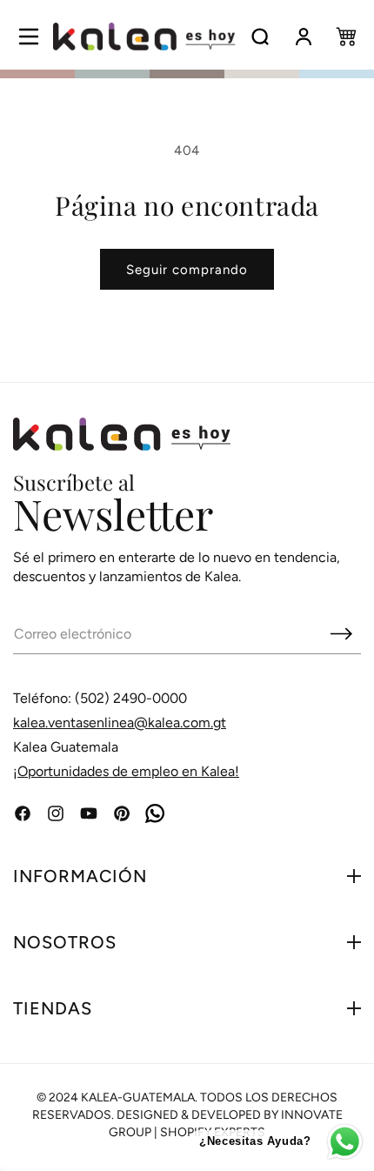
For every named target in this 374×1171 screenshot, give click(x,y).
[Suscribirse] (341, 633)
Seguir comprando (187, 270)
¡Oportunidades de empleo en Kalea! (126, 771)
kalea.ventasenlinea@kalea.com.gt (119, 722)
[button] (28, 36)
